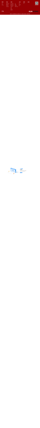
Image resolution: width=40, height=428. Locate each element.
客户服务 (2, 3)
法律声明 (24, 3)
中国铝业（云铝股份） (12, 3)
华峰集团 (11, 8)
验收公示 (19, 3)
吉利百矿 (11, 7)
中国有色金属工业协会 (7, 3)
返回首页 (21, 172)
